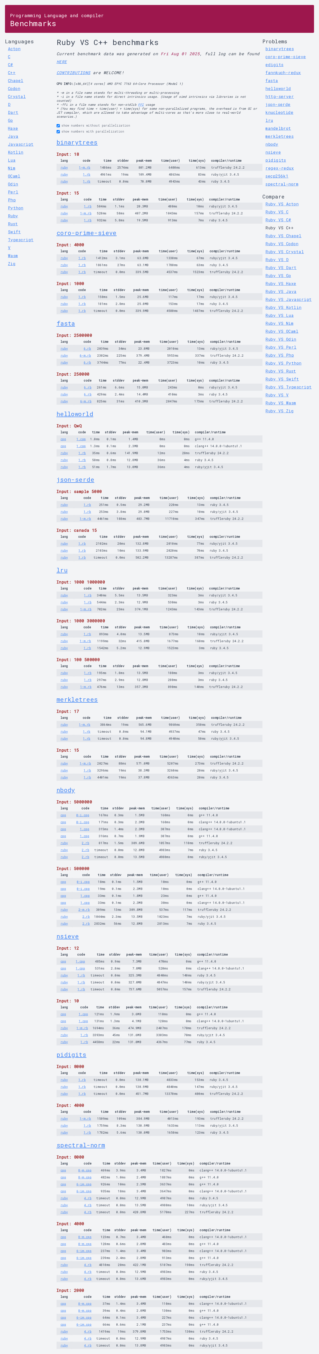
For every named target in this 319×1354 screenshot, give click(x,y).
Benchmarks (57, 20)
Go (10, 120)
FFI (141, 104)
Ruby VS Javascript (288, 299)
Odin (13, 184)
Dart (13, 112)
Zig (11, 263)
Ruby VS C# (278, 219)
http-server (279, 96)
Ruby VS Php (279, 355)
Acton (14, 48)
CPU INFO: (65, 84)
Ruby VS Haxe (280, 283)
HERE (62, 61)
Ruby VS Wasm (280, 402)
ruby (64, 167)
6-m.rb (85, 355)
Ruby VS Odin (280, 339)
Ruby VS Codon (281, 243)
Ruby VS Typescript (288, 386)
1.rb (86, 174)
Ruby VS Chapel (283, 235)
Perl (13, 191)
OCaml (14, 176)
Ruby (13, 215)
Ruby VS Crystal (284, 251)
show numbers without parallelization (96, 125)
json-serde (75, 480)
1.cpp (81, 439)
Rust (13, 223)
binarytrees (77, 142)
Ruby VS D (277, 259)
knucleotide (279, 112)
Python (15, 207)
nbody (66, 790)
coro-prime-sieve (87, 233)
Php (12, 199)
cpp (63, 439)
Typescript (21, 239)
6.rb (87, 348)
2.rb (85, 843)
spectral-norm (81, 1145)
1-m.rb (84, 167)
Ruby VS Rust (280, 371)
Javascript (21, 144)
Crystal (17, 96)
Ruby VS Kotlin (283, 307)
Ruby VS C (276, 211)
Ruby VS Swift (282, 379)
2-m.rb (84, 910)
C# (10, 64)
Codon (14, 88)
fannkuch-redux (283, 72)
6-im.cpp (84, 1184)
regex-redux (279, 168)
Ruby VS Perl (280, 347)
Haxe (13, 128)
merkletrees (77, 699)
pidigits (71, 1055)
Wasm (13, 255)
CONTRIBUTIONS (73, 72)
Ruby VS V (277, 394)
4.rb (87, 1198)
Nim (11, 168)
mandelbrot (278, 128)
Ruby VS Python (283, 363)
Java (13, 136)
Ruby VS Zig (279, 410)
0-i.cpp (82, 815)
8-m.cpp (84, 1170)
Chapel (15, 80)
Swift (14, 231)
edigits (274, 64)
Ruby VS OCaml (281, 331)
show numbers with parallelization (93, 131)
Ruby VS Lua (279, 315)
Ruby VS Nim (279, 323)
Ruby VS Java (280, 291)
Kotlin (15, 152)
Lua (11, 160)
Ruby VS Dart (280, 267)
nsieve (68, 936)
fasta (66, 323)
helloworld (75, 414)
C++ (11, 72)
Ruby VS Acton (282, 203)
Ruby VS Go (278, 275)
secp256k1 (276, 176)
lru (62, 570)
